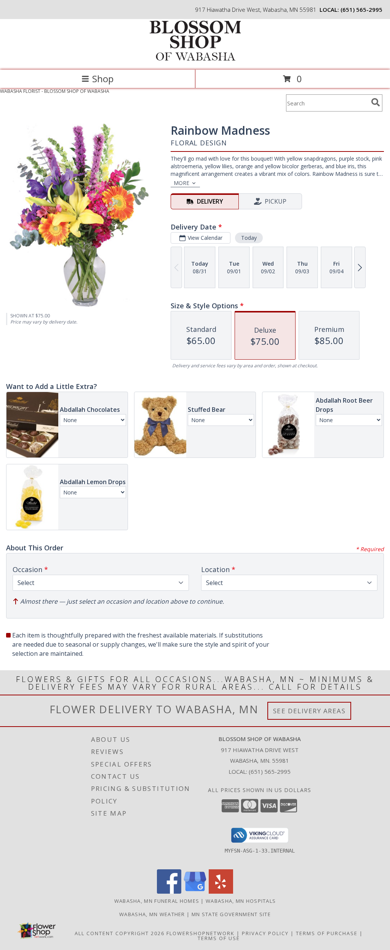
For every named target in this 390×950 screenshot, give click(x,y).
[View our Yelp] (221, 891)
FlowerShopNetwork (200, 933)
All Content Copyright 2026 (120, 933)
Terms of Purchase (327, 933)
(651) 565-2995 (361, 9)
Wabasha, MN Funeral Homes (157, 900)
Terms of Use (219, 938)
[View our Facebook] (169, 891)
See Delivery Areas (309, 710)
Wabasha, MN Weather (152, 914)
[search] (375, 102)
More (181, 182)
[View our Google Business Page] (195, 891)
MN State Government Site (231, 914)
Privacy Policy (265, 933)
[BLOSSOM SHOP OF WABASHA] (195, 58)
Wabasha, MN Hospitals (241, 900)
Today (249, 237)
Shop (102, 78)
